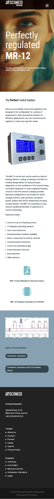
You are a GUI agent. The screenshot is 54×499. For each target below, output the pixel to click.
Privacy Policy (14, 450)
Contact (11, 436)
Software (12, 462)
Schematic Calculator (17, 472)
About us (12, 432)
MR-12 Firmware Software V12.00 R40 (27, 302)
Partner (11, 439)
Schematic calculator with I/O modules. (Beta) (24, 368)
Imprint (11, 446)
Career (11, 443)
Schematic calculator (16, 356)
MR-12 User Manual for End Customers (27, 281)
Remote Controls (15, 469)
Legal (10, 476)
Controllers (13, 465)
